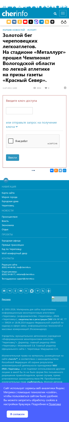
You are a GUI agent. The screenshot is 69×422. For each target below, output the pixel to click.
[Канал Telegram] (37, 291)
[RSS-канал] (43, 291)
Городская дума (10, 201)
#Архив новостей (14, 29)
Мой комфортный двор (14, 253)
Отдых (5, 229)
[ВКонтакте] (52, 170)
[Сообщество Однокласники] (20, 22)
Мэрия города (9, 196)
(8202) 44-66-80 (8, 267)
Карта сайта (8, 192)
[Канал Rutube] (30, 22)
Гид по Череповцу (11, 248)
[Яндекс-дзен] (48, 291)
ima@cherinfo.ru (23, 267)
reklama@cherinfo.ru (25, 274)
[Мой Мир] (64, 170)
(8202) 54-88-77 (8, 274)
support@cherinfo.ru (25, 279)
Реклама (6, 299)
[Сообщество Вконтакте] (9, 291)
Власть (5, 220)
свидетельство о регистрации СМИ (35, 319)
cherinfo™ (13, 359)
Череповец (8, 205)
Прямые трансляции (13, 244)
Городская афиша (11, 240)
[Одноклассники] (56, 170)
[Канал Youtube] (25, 22)
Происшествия (10, 216)
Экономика (8, 225)
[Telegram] (60, 170)
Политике (55, 404)
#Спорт (31, 29)
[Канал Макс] (36, 22)
